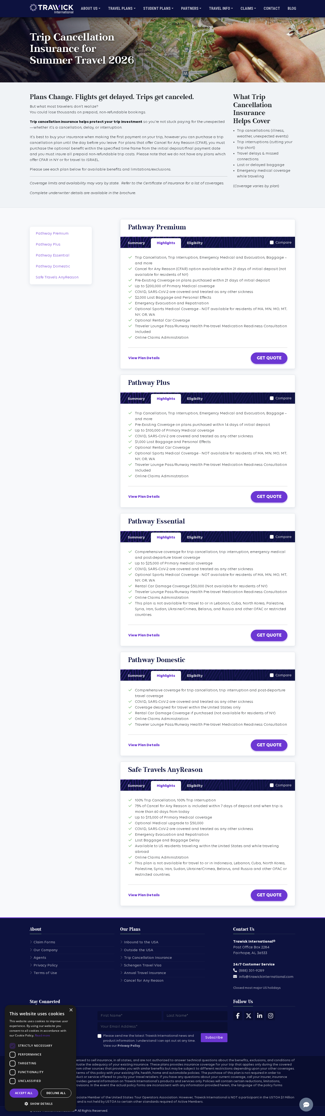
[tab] (136, 243)
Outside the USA (138, 950)
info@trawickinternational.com (266, 977)
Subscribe (214, 1038)
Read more (42, 1035)
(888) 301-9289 (251, 971)
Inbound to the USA (141, 942)
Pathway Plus (48, 244)
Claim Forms (44, 942)
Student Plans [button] (157, 8)
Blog (292, 8)
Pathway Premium (52, 234)
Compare (284, 243)
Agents (40, 958)
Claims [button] (247, 8)
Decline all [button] (56, 1093)
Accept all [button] (24, 1093)
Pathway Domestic (53, 266)
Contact (272, 8)
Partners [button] (189, 8)
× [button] (71, 1010)
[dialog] (40, 1058)
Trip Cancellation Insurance (148, 958)
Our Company (46, 950)
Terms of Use (45, 973)
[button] (40, 1103)
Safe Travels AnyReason (57, 277)
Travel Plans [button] (120, 8)
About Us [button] (89, 8)
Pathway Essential (52, 255)
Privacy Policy (46, 965)
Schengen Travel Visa (142, 965)
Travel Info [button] (219, 8)
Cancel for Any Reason (143, 981)
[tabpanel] (207, 298)
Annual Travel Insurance (145, 973)
